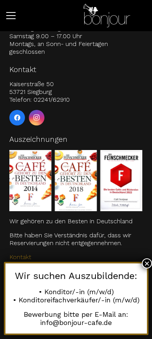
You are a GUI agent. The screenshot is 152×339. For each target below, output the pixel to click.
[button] (11, 15)
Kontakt (20, 257)
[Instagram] (36, 117)
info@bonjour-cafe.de (76, 322)
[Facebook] (17, 117)
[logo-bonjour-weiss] (106, 15)
